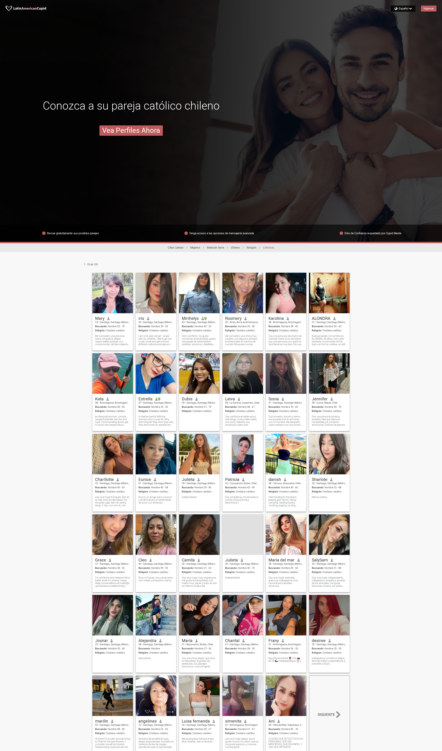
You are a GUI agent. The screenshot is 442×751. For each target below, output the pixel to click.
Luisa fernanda (196, 721)
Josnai (101, 640)
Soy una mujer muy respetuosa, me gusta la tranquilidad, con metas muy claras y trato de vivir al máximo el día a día (199, 581)
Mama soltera (319, 497)
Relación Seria (215, 247)
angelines (147, 721)
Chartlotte (104, 479)
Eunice (144, 479)
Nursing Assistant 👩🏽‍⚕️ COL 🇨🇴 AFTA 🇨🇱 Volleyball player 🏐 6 (284, 659)
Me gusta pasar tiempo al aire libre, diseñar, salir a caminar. (198, 740)
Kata (99, 399)
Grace (100, 560)
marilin (101, 721)
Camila (188, 560)
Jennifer (320, 399)
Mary (99, 318)
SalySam (320, 560)
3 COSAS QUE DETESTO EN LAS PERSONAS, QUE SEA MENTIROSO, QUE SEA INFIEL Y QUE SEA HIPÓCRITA (285, 742)
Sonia (273, 399)
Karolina (276, 318)
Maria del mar (281, 560)
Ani (271, 721)
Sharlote (319, 479)
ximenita (233, 721)
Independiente (189, 497)
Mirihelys (190, 318)
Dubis (187, 399)
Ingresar (429, 8)
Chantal (232, 640)
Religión (251, 247)
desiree (319, 640)
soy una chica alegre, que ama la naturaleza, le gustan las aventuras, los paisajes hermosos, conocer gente (198, 662)
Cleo (142, 560)
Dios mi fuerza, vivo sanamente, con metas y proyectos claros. (155, 579)
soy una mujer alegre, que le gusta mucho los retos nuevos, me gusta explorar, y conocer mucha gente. (242, 742)
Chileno (235, 247)
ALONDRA (321, 318)
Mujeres (195, 247)
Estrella (145, 399)
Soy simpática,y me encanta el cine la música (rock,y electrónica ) (241, 500)
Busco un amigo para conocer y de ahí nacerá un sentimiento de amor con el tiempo (155, 500)
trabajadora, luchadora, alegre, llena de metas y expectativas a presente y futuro (328, 661)
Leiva (230, 399)
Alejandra (147, 640)
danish (274, 479)
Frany (273, 640)
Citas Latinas (176, 247)
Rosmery (233, 318)
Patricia (232, 479)
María (187, 640)
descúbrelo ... (145, 658)
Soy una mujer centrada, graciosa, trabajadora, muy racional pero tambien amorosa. (283, 581)
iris (141, 318)
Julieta (188, 479)
